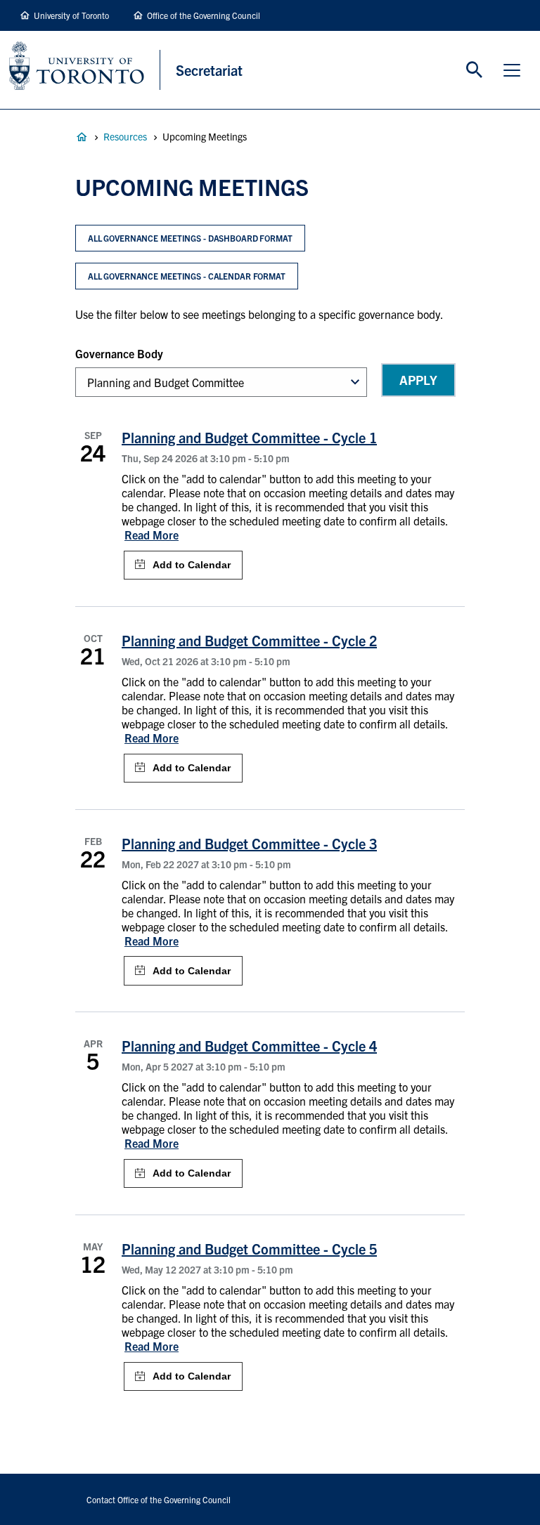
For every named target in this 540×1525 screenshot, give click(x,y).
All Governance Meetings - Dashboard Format (190, 238)
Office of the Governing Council (203, 15)
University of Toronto (71, 15)
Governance (81, 137)
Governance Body (119, 353)
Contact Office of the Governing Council (158, 1499)
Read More (151, 535)
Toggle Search (475, 70)
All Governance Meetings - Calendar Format (186, 275)
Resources (125, 136)
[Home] (84, 70)
